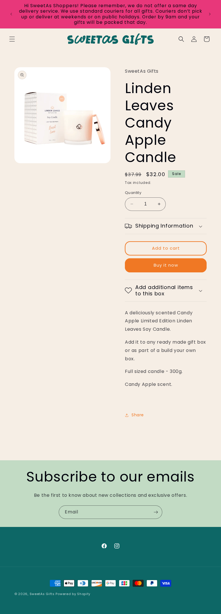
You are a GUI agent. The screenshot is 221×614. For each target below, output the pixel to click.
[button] (12, 39)
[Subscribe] (155, 512)
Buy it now (166, 265)
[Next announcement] (209, 14)
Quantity (133, 192)
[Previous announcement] (11, 14)
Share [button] (138, 415)
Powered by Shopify (73, 594)
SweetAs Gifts (42, 594)
